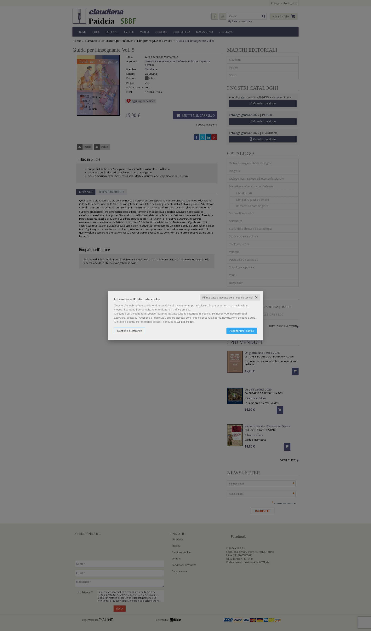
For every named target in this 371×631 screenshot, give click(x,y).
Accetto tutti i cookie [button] (242, 330)
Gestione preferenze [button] (129, 330)
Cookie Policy (185, 321)
